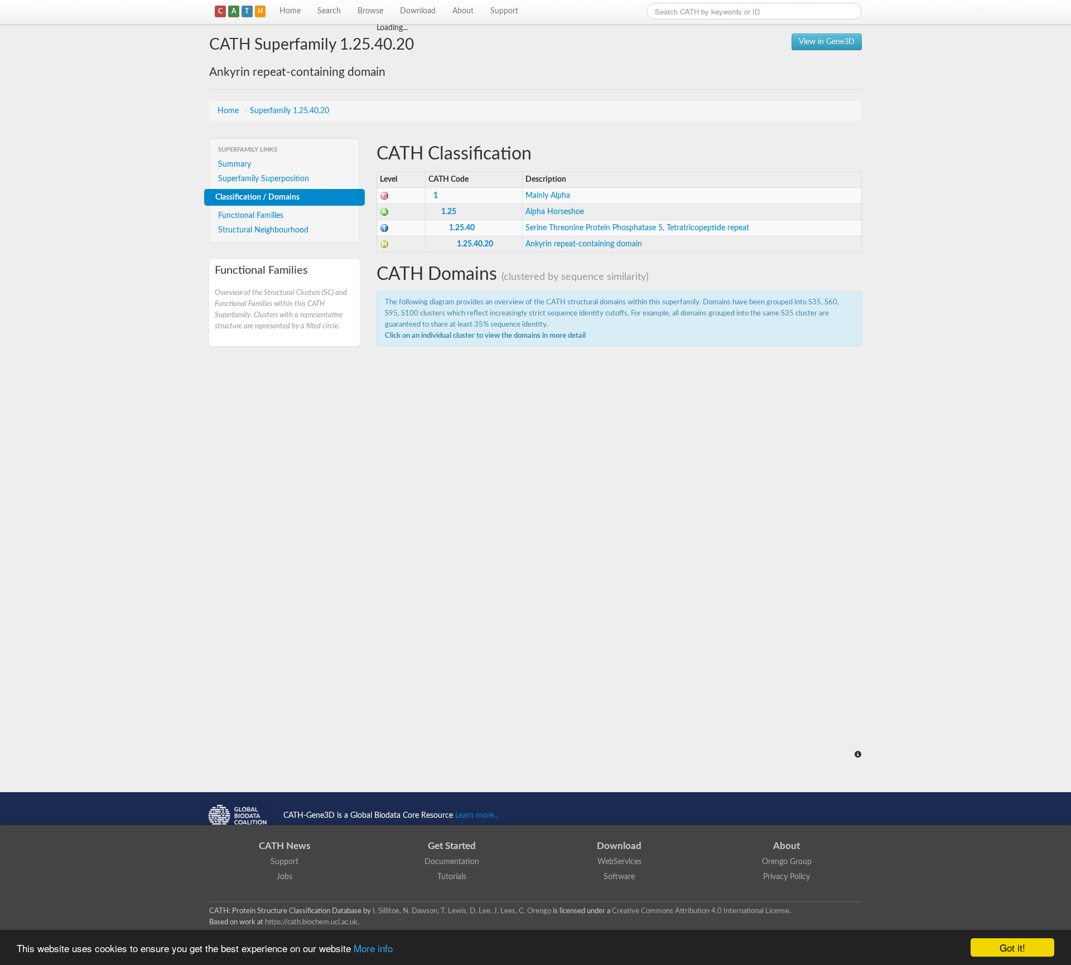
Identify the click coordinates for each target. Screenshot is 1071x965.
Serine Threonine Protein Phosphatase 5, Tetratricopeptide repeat (637, 228)
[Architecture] (384, 212)
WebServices (619, 862)
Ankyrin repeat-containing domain (583, 244)
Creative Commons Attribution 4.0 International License (700, 911)
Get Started (452, 846)
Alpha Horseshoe (554, 212)
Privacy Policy (786, 877)
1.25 (448, 212)
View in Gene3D (827, 42)
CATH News (284, 846)
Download (418, 11)
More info (373, 948)
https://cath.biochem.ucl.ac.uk (311, 922)
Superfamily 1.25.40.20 (289, 111)
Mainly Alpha (547, 196)
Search (329, 11)
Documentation (451, 862)
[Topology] (384, 228)
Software (619, 877)
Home (290, 11)
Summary (234, 164)
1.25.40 (462, 228)
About (463, 11)
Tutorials (451, 877)
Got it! (1012, 947)
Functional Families (250, 216)
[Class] (384, 196)
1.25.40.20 (475, 244)
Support (504, 11)
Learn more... (477, 815)
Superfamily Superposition (263, 179)
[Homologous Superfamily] (384, 244)
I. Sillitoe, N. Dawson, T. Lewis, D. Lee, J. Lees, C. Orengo (462, 911)
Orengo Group (787, 862)
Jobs (284, 877)
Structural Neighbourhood (263, 230)
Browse (370, 11)
